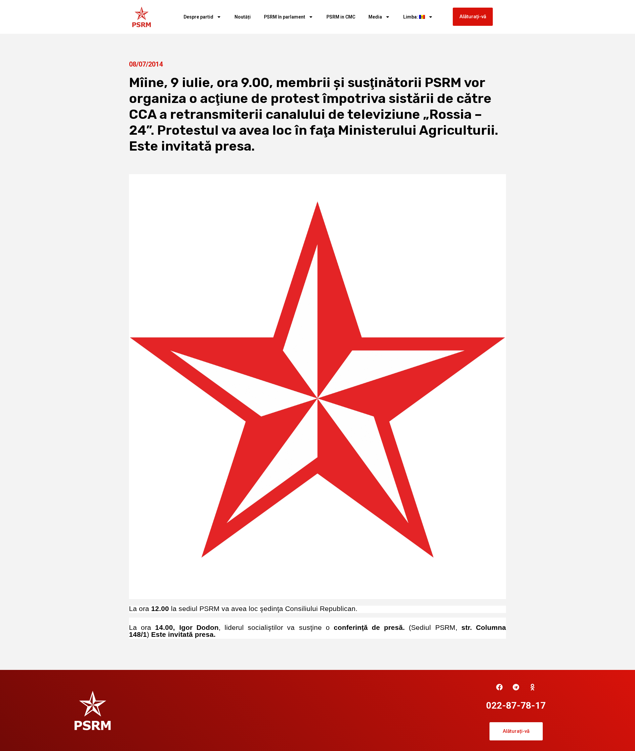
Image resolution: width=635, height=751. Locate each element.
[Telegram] (516, 687)
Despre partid (198, 17)
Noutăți (242, 17)
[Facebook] (499, 687)
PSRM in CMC (340, 17)
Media (375, 17)
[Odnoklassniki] (532, 687)
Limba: (411, 17)
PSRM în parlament (284, 17)
